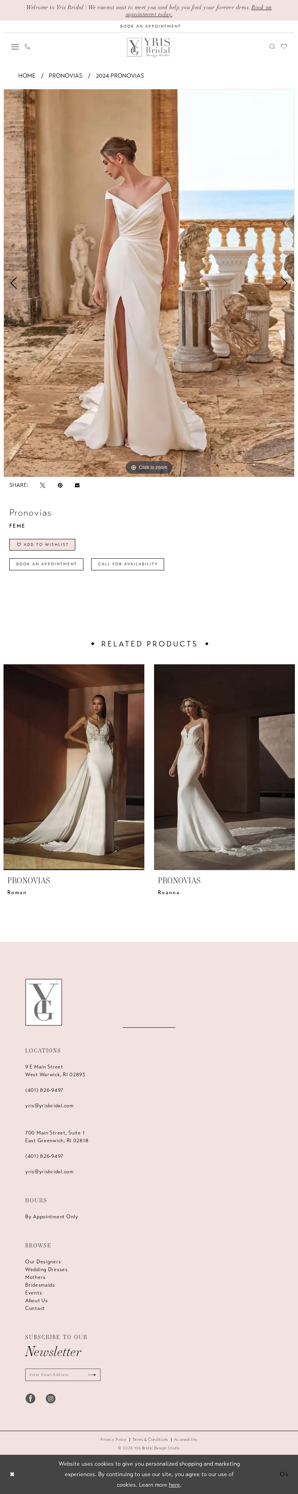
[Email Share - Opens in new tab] (77, 485)
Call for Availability (128, 564)
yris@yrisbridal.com (49, 1106)
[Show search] (272, 46)
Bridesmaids (40, 1285)
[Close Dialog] (12, 1474)
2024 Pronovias (120, 75)
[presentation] (73, 767)
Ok (284, 1474)
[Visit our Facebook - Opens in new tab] (30, 1398)
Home (27, 75)
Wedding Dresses (46, 1269)
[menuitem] (15, 46)
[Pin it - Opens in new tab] (60, 485)
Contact (35, 1308)
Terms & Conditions (150, 1439)
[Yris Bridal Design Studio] (43, 1002)
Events (33, 1293)
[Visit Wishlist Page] (284, 46)
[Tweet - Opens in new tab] (43, 485)
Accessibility (186, 1439)
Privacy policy (113, 1439)
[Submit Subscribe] (90, 1375)
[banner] (149, 48)
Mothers (35, 1277)
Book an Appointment (46, 564)
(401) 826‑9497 (44, 1090)
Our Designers (43, 1262)
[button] (15, 46)
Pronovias (66, 75)
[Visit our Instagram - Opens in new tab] (50, 1398)
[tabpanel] (149, 283)
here (174, 1484)
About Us (36, 1301)
